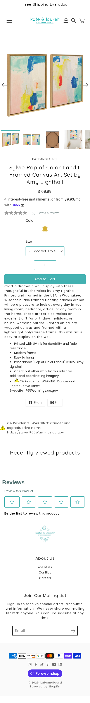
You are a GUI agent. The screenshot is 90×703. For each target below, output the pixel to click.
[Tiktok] (42, 664)
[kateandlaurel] (45, 20)
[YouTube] (54, 664)
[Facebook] (36, 664)
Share (37, 402)
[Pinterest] (48, 664)
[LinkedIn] (60, 664)
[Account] (65, 20)
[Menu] (9, 20)
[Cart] (82, 20)
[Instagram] (30, 664)
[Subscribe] (73, 631)
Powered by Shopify (45, 686)
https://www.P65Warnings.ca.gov (35, 432)
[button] (73, 20)
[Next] (85, 85)
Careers (45, 578)
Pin (57, 402)
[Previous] (4, 85)
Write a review (49, 212)
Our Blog (45, 572)
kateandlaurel (51, 682)
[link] (21, 213)
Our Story (45, 567)
